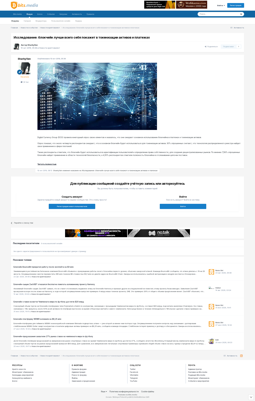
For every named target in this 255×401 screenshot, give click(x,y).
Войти (220, 5)
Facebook (134, 372)
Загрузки (63, 14)
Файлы (75, 378)
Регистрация (235, 5)
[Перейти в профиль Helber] (211, 289)
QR (147, 397)
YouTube (133, 381)
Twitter (133, 369)
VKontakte (134, 375)
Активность (77, 14)
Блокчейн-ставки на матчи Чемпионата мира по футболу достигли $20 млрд (49, 302)
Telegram (134, 378)
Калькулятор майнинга (22, 378)
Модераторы (41, 21)
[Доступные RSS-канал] (241, 356)
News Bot (219, 270)
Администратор (195, 369)
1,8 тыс (25, 82)
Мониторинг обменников (22, 372)
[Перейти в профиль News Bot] (211, 272)
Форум (29, 14)
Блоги (39, 14)
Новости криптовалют (49, 48)
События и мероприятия (198, 381)
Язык (103, 391)
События (51, 14)
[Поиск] (241, 14)
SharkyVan (32, 45)
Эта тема (231, 14)
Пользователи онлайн (60, 21)
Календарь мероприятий (22, 375)
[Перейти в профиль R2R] (211, 341)
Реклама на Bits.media (197, 372)
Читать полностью (46, 164)
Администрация (78, 372)
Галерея (27, 21)
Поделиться (212, 46)
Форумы (15, 21)
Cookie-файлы (147, 391)
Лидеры (78, 21)
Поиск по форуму (79, 375)
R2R (217, 340)
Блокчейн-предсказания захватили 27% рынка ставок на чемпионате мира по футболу (53, 336)
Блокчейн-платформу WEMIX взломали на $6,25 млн (37, 319)
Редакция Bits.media (196, 375)
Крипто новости (19, 369)
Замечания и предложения (83, 381)
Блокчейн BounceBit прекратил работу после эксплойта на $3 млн (44, 267)
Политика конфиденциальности (124, 391)
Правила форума (79, 369)
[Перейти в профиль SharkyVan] (16, 46)
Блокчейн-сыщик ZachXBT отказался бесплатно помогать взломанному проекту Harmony (54, 284)
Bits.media (17, 14)
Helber (218, 288)
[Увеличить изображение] (97, 96)
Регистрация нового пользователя (72, 206)
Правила (90, 14)
